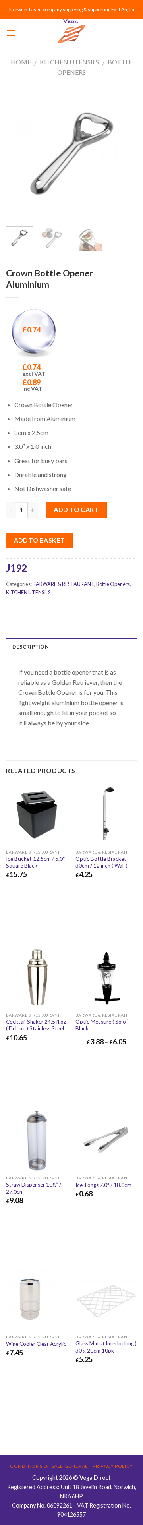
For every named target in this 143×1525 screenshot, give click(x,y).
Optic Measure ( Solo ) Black (102, 1025)
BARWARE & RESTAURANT (63, 584)
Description (30, 647)
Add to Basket (39, 540)
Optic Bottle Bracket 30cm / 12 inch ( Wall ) (101, 862)
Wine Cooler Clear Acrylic (36, 1344)
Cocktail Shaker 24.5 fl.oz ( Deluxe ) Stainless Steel (36, 1025)
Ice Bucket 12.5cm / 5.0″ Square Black (35, 862)
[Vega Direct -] (71, 33)
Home (21, 62)
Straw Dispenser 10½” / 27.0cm (33, 1188)
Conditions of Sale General (49, 1466)
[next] (124, 154)
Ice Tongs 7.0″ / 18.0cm (103, 1185)
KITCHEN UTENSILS (69, 62)
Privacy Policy (113, 1466)
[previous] (19, 154)
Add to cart (76, 509)
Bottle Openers (113, 584)
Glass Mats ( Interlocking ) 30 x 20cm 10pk (106, 1347)
